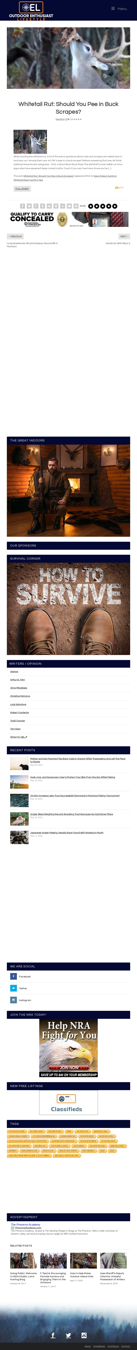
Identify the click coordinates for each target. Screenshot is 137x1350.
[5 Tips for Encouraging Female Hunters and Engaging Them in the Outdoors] (53, 1261)
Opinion (14, 672)
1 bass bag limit (18, 1136)
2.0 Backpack (67, 1136)
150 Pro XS (40, 1146)
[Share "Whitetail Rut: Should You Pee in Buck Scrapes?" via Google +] (36, 206)
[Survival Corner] (68, 609)
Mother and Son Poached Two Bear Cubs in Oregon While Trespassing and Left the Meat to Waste (77, 760)
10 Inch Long (106, 1136)
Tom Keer (15, 729)
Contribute (113, 1346)
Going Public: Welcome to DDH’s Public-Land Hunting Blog (23, 1276)
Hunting (60, 119)
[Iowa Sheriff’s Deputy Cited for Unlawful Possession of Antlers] (113, 1261)
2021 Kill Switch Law (66, 1155)
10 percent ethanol (63, 1141)
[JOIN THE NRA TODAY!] (68, 1048)
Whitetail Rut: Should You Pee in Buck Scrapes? (48, 176)
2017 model (89, 1151)
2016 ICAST (48, 1151)
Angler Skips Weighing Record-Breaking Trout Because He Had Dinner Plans (71, 814)
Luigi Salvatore (18, 704)
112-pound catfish (19, 1146)
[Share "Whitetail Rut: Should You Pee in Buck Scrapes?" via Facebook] (22, 206)
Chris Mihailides (18, 688)
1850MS (12, 1151)
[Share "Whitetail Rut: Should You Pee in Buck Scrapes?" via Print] (76, 206)
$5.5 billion (36, 1131)
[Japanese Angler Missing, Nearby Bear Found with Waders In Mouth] (19, 837)
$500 (69, 1131)
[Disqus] (68, 301)
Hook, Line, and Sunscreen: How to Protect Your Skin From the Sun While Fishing (72, 777)
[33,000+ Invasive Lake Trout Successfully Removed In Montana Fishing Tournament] (19, 800)
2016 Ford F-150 (29, 1151)
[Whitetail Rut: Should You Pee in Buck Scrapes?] (68, 58)
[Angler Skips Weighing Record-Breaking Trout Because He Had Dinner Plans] (19, 819)
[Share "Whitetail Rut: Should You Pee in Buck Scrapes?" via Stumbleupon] (62, 206)
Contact (125, 1346)
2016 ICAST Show (68, 1151)
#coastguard (16, 1131)
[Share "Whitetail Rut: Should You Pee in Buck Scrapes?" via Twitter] (29, 206)
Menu (122, 9)
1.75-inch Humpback (44, 1136)
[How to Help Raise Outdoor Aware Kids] (83, 1261)
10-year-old (108, 1141)
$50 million (54, 1131)
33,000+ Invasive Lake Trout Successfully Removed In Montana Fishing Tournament (75, 796)
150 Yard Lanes (59, 1146)
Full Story (22, 189)
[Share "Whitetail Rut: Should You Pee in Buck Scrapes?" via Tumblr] (42, 206)
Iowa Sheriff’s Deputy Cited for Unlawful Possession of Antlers (112, 1276)
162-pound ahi (97, 1146)
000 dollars (100, 1131)
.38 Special (82, 1131)
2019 (112, 1151)
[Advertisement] (68, 905)
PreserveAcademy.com (28, 1227)
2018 (102, 1151)
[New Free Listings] (68, 1102)
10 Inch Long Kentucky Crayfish (27, 1141)
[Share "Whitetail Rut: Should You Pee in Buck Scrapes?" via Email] (69, 206)
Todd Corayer (17, 721)
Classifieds (99, 1346)
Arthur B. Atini (17, 680)
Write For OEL (17, 737)
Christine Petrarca (20, 696)
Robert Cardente (19, 712)
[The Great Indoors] (68, 491)
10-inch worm (88, 1141)
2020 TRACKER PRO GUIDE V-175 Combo (29, 1155)
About (88, 1346)
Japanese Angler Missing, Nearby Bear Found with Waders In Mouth (66, 833)
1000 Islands (117, 1146)
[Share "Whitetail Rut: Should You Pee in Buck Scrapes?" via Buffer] (56, 206)
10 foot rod (86, 1136)
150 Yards (79, 1146)
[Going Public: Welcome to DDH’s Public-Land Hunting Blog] (23, 1261)
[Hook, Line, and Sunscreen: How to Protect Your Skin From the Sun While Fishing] (19, 782)
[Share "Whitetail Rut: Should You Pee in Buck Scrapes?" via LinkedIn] (49, 206)
